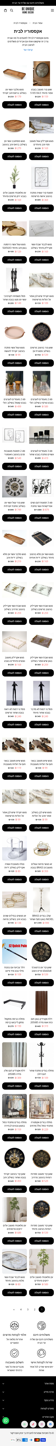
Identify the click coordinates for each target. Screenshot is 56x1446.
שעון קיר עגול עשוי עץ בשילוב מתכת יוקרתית (14, 504)
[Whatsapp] (24, 1424)
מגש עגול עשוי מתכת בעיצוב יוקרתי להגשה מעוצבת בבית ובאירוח (14, 351)
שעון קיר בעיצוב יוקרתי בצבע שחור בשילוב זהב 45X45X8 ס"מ (14, 1177)
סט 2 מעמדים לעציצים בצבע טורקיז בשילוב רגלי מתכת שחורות (41, 403)
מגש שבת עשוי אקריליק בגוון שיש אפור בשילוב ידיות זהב (41, 661)
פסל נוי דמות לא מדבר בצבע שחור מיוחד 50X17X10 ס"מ (41, 713)
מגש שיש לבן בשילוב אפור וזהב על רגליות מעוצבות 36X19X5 (41, 816)
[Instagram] (41, 1424)
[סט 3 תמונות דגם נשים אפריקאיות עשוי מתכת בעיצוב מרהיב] (41, 486)
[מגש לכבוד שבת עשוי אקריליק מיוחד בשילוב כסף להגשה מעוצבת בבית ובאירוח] (41, 228)
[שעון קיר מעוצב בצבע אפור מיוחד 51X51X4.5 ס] (41, 73)
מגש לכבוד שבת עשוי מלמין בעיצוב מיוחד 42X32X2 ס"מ (14, 1281)
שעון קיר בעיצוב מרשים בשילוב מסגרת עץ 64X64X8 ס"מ (41, 351)
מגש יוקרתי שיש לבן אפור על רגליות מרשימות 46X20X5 (41, 299)
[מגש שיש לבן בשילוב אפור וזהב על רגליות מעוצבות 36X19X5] (41, 796)
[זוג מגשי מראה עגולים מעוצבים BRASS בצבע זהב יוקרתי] (41, 848)
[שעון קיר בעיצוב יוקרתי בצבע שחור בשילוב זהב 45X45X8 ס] (14, 1158)
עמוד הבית (38, 23)
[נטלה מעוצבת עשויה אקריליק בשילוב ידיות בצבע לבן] (14, 848)
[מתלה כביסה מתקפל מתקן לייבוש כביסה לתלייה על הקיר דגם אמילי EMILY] (14, 1003)
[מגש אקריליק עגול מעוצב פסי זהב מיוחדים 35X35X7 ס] (41, 125)
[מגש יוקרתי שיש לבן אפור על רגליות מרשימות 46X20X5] (41, 280)
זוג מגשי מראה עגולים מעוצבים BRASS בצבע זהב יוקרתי (41, 867)
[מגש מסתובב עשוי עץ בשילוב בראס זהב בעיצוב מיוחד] (14, 125)
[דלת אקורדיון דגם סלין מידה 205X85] (14, 1054)
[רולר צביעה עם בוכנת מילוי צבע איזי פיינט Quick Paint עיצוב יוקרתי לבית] (14, 951)
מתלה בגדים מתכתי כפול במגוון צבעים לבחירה (14, 1124)
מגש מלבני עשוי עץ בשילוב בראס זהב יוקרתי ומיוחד (14, 93)
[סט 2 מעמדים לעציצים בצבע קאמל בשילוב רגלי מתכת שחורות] (14, 383)
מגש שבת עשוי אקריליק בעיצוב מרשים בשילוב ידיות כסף (41, 609)
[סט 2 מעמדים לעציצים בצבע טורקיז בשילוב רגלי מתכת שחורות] (41, 383)
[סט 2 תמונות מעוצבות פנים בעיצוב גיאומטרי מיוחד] (14, 435)
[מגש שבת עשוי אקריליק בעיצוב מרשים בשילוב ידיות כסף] (41, 590)
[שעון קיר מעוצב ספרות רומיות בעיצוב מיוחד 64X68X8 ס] (41, 1209)
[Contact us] (5, 1420)
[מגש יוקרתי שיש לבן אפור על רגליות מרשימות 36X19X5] (14, 796)
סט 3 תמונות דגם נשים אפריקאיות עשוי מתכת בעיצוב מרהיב (41, 506)
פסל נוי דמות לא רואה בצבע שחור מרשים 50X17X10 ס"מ (14, 713)
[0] (5, 10)
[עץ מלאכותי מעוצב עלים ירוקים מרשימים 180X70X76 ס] (14, 1209)
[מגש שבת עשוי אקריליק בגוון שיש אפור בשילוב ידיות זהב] (41, 641)
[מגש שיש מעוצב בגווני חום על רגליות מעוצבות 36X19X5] (41, 745)
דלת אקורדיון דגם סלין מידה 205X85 (14, 1072)
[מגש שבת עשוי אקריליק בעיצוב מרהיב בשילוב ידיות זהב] (14, 590)
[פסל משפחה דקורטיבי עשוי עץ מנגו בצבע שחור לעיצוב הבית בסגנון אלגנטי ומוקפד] (14, 280)
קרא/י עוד (28, 49)
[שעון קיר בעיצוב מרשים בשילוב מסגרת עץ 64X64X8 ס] (41, 331)
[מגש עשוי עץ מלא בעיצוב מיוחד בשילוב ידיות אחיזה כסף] (41, 538)
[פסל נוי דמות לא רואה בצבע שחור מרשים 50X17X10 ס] (14, 693)
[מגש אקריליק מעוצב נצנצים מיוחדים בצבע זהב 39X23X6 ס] (14, 641)
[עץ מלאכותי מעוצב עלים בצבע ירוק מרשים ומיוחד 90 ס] (14, 176)
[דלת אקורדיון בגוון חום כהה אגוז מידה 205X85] (41, 1003)
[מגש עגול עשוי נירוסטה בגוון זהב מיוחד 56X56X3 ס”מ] (14, 228)
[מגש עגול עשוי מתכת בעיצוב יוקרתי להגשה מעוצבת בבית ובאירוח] (14, 331)
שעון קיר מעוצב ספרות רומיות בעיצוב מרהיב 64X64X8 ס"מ (41, 1177)
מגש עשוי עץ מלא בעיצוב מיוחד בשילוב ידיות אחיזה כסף (41, 558)
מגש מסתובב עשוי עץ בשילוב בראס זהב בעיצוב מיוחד (14, 144)
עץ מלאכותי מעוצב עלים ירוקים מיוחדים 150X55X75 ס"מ (41, 1281)
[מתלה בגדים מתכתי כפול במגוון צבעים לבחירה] (14, 1106)
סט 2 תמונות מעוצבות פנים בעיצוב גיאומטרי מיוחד (14, 454)
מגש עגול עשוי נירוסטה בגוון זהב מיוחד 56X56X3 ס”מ (14, 248)
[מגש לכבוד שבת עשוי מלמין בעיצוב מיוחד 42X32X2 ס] (14, 1261)
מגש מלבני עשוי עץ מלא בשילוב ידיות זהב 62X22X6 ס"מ (14, 558)
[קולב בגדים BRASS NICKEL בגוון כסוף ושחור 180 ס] (41, 899)
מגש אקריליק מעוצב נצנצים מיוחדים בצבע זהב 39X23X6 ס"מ (14, 661)
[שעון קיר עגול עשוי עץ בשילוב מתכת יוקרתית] (14, 486)
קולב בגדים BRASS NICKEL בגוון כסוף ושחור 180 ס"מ (42, 919)
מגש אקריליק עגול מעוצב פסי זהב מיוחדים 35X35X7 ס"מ (41, 144)
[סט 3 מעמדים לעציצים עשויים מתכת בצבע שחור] (41, 435)
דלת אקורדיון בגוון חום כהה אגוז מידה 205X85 (41, 1020)
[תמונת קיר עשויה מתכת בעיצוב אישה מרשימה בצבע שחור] (41, 176)
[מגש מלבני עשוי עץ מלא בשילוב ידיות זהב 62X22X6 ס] (14, 538)
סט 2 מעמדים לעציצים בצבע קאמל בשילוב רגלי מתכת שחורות (14, 403)
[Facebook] (50, 1424)
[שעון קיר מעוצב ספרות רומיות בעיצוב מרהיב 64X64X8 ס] (41, 1158)
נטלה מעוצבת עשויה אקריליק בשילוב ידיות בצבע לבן (14, 867)
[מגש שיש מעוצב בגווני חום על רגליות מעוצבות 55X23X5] (14, 745)
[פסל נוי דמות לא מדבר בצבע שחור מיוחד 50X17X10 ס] (41, 693)
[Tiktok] (33, 1424)
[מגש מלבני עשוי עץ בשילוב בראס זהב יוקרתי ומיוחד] (14, 73)
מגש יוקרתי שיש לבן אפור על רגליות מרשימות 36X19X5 (14, 816)
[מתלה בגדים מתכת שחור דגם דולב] (41, 1054)
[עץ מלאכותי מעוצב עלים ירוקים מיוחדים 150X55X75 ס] (41, 1261)
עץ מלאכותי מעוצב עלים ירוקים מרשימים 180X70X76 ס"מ (14, 1229)
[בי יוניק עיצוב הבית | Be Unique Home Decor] (28, 10)
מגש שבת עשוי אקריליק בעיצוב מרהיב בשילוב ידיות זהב (14, 609)
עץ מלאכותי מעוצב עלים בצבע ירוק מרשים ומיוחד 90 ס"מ (14, 196)
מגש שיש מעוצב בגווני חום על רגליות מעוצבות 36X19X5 (41, 764)
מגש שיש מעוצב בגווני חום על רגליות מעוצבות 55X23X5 (14, 764)
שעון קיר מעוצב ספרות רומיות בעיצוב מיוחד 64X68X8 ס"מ (41, 1229)
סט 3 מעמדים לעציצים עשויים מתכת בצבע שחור (41, 452)
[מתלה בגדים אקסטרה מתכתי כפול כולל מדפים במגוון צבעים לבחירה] (41, 1106)
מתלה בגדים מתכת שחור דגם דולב (41, 1072)
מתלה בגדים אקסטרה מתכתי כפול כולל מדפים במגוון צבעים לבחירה (41, 1126)
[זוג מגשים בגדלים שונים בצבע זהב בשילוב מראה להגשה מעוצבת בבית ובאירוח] (14, 899)
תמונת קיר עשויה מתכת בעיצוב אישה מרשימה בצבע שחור (41, 196)
